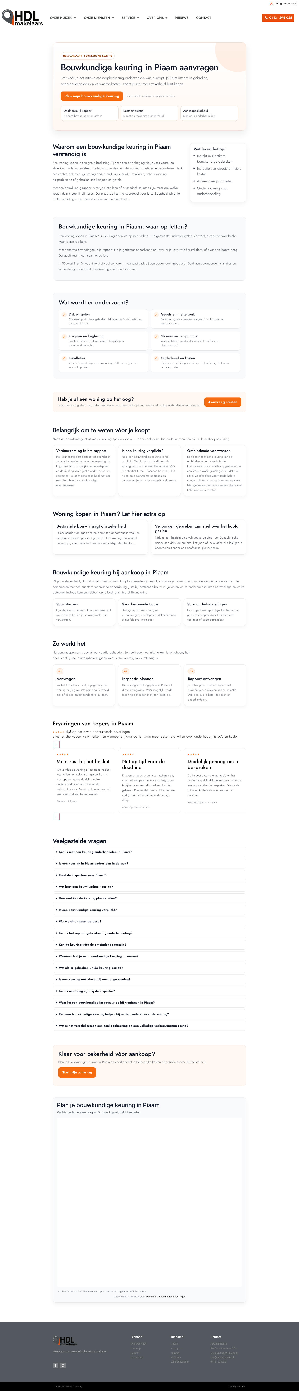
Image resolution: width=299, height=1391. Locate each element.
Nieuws (181, 17)
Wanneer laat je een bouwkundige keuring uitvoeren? (99, 956)
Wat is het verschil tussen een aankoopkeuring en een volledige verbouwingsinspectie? (123, 1026)
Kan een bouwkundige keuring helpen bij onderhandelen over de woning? (114, 1014)
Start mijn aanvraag (77, 1072)
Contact (203, 17)
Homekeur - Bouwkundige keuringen (165, 1296)
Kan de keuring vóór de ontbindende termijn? (93, 944)
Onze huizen (61, 17)
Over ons (155, 17)
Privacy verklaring (74, 1386)
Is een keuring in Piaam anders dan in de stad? (93, 863)
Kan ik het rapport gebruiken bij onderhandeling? (96, 933)
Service (128, 17)
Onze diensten (97, 17)
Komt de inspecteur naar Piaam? (82, 875)
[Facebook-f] (55, 1365)
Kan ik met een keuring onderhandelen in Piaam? (95, 852)
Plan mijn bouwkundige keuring (92, 96)
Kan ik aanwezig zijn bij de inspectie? (87, 991)
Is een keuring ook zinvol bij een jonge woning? (95, 979)
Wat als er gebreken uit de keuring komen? (91, 968)
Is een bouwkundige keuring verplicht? (88, 910)
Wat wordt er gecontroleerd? (80, 921)
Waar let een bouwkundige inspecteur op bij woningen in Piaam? (107, 1002)
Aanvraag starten (223, 402)
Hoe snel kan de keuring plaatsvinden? (88, 898)
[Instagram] (63, 1365)
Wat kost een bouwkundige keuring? (86, 887)
